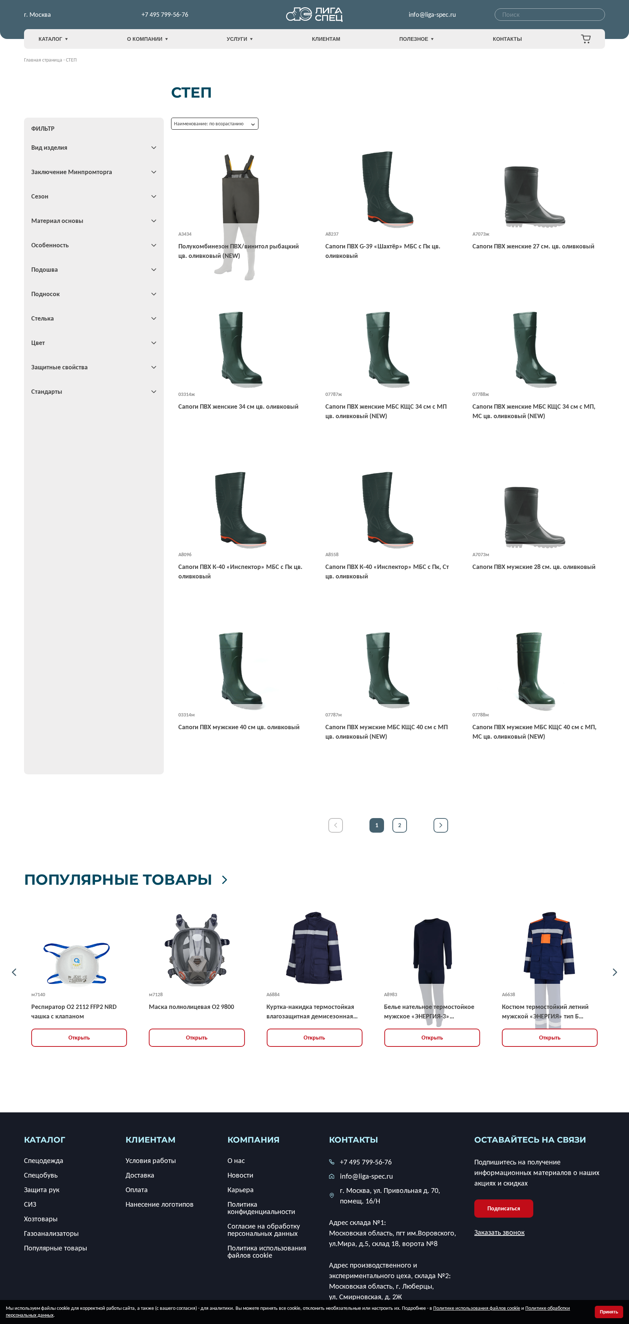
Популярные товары (118, 879)
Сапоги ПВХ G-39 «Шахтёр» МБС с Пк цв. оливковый (382, 251)
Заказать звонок (499, 1232)
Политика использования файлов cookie (267, 1251)
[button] (14, 972)
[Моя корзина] (585, 39)
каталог (44, 1140)
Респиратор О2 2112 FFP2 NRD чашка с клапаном (73, 1011)
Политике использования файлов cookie (476, 1308)
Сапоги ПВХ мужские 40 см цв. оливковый (239, 727)
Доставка (140, 1175)
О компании (144, 39)
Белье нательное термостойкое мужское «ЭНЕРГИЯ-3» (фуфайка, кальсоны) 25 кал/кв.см (429, 1012)
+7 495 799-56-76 (165, 15)
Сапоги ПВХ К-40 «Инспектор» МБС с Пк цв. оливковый (240, 571)
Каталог (50, 39)
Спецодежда (43, 1160)
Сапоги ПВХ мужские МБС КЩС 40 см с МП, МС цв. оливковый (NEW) (534, 731)
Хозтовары (41, 1218)
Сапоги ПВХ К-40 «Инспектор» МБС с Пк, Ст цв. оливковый (387, 571)
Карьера (241, 1189)
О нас (236, 1160)
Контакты (507, 39)
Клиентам (326, 39)
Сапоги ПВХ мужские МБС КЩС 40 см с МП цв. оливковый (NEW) (386, 731)
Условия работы (151, 1160)
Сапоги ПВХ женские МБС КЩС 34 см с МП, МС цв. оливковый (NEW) (534, 411)
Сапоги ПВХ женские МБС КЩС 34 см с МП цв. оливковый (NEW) (386, 411)
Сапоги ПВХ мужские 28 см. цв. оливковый (534, 567)
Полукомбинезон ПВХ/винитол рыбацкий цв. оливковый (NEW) (238, 251)
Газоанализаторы (51, 1233)
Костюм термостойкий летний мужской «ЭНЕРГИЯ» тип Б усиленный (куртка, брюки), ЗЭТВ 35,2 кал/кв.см (545, 1012)
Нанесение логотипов (160, 1204)
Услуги (237, 39)
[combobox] (550, 14)
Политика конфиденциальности (261, 1208)
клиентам (150, 1140)
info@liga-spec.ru (432, 15)
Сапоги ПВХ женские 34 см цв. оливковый (238, 406)
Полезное (413, 39)
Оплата (137, 1189)
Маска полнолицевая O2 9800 (191, 1007)
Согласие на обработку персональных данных (264, 1229)
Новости (240, 1175)
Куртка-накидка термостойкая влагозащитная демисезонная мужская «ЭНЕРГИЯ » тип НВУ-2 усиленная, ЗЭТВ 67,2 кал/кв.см (311, 1012)
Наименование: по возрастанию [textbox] (209, 124)
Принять (609, 1312)
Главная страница (43, 60)
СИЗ (30, 1204)
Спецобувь (41, 1175)
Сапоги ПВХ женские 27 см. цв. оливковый (533, 246)
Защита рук (41, 1189)
